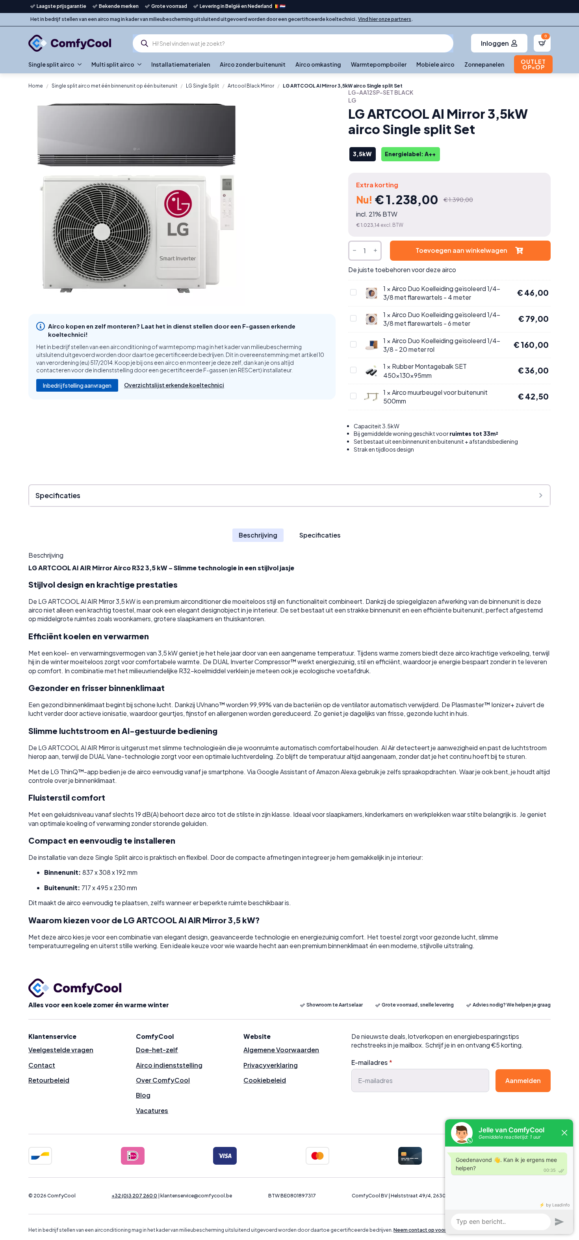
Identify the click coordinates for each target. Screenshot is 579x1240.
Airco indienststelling (169, 1065)
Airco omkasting (318, 64)
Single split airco (51, 64)
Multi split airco (112, 64)
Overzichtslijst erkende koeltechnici (174, 384)
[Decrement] (354, 251)
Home (35, 86)
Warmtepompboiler (378, 64)
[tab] (258, 535)
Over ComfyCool (163, 1080)
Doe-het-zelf (157, 1050)
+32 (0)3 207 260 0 (134, 1196)
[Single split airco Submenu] (78, 64)
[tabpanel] (289, 750)
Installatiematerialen (180, 64)
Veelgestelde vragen (60, 1050)
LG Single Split (202, 86)
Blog (143, 1095)
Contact (41, 1065)
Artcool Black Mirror (251, 86)
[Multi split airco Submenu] (137, 64)
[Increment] (375, 251)
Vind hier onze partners (384, 19)
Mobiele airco (435, 64)
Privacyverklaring (270, 1065)
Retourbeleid (48, 1080)
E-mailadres (371, 1062)
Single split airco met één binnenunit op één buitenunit (114, 86)
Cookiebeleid (264, 1080)
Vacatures (152, 1110)
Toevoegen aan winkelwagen (461, 250)
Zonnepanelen (484, 64)
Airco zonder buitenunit (253, 64)
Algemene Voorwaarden (281, 1050)
